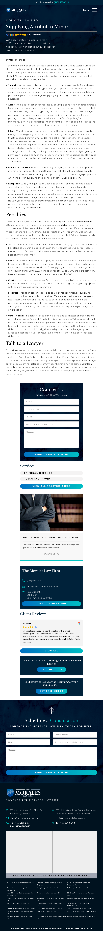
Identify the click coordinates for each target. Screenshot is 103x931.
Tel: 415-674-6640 (65, 823)
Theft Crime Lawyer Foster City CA (80, 908)
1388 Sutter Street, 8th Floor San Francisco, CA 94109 (27, 812)
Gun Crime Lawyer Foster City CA (49, 908)
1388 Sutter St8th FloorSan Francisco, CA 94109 (40, 595)
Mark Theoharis (17, 60)
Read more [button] (27, 643)
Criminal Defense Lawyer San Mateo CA (81, 911)
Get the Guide (51, 669)
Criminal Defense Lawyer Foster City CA (21, 908)
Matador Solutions (84, 928)
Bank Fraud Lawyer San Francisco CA (20, 883)
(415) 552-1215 (61, 2)
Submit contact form (51, 454)
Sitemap (53, 928)
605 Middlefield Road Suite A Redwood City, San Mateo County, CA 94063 (76, 812)
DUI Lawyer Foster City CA (46, 911)
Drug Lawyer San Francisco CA (48, 888)
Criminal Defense (38, 473)
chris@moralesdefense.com (42, 586)
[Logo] (23, 793)
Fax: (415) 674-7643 (20, 826)
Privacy (61, 928)
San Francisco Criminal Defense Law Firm (51, 875)
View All (51, 651)
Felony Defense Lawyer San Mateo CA (81, 916)
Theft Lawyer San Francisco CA (18, 903)
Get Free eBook (51, 691)
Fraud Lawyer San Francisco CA (48, 893)
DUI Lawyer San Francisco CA (78, 888)
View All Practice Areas (52, 486)
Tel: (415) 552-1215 (19, 823)
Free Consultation (51, 604)
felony (65, 225)
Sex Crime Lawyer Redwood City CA (80, 898)
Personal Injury (37, 479)
